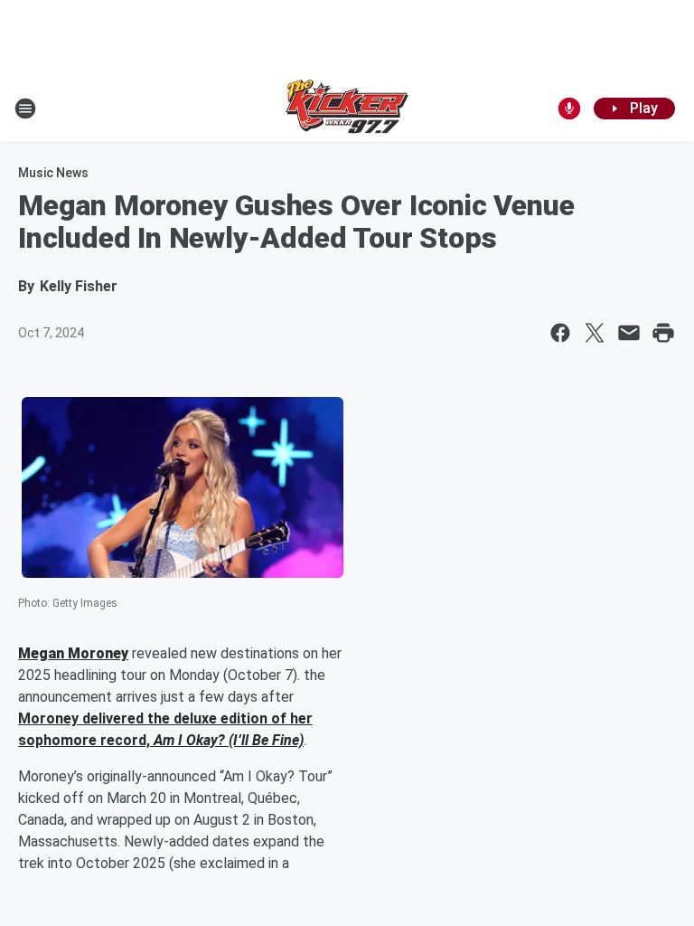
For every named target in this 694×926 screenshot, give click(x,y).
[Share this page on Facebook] (560, 332)
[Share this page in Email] (629, 332)
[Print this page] (663, 332)
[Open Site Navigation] (25, 108)
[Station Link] (347, 108)
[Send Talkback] (569, 108)
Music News (53, 172)
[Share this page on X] (594, 332)
